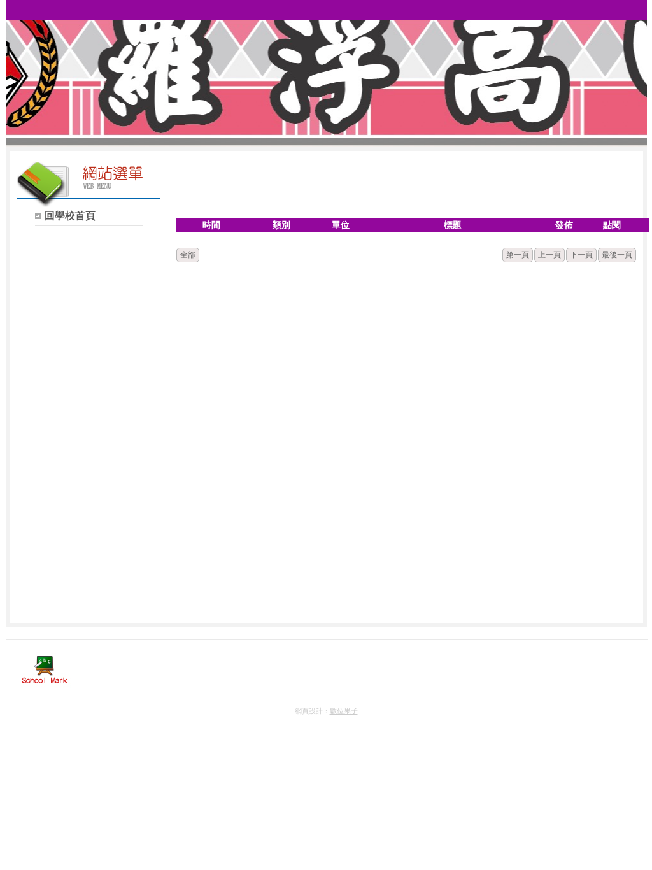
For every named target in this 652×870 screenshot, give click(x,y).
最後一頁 (617, 254)
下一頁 (581, 254)
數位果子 (344, 711)
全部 (187, 254)
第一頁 (517, 254)
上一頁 (549, 254)
